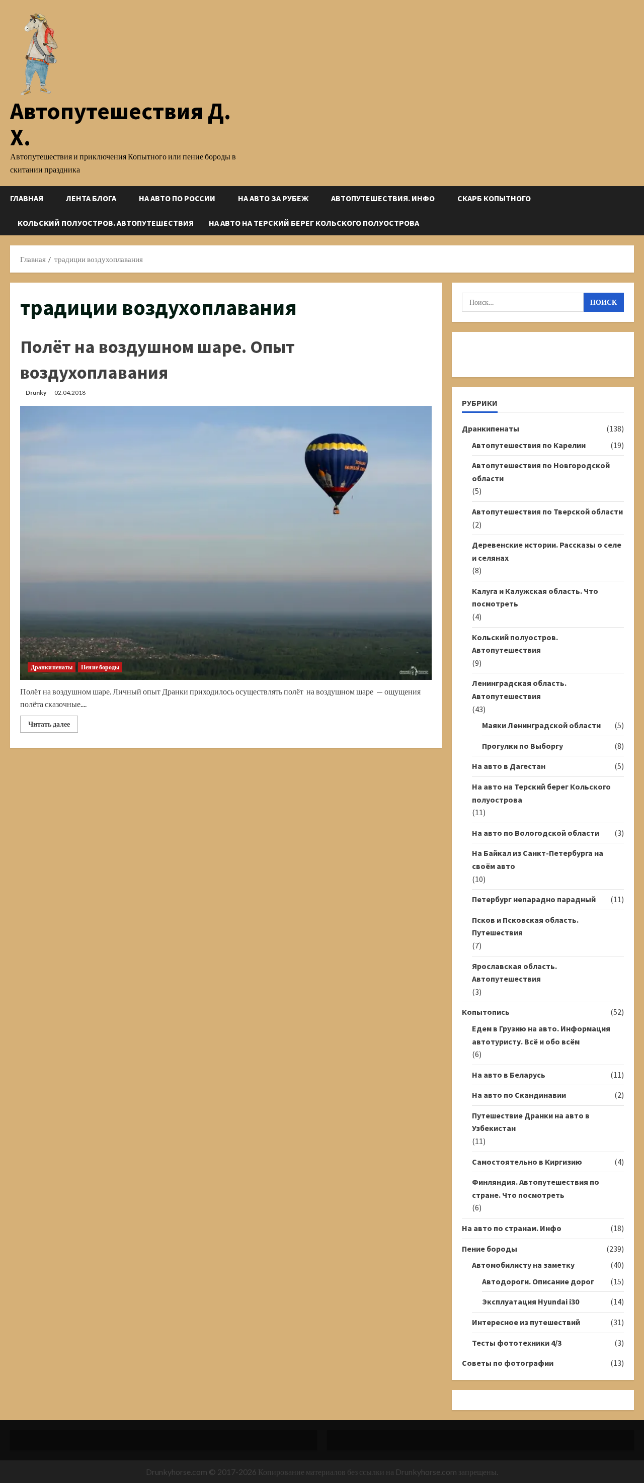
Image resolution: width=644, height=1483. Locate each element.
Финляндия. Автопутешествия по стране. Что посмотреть (535, 1188)
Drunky (36, 392)
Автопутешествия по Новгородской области (541, 471)
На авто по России (177, 198)
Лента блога (91, 198)
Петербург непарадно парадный (534, 899)
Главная (26, 198)
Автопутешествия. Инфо (383, 198)
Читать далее (53, 726)
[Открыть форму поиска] (631, 210)
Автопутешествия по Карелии (529, 445)
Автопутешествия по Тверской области (547, 511)
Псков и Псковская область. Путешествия (525, 926)
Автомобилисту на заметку (523, 1265)
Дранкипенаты (51, 667)
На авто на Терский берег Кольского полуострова (314, 223)
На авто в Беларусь (508, 1075)
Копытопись (486, 1012)
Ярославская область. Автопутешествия (514, 972)
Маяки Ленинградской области (541, 725)
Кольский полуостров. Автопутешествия (106, 223)
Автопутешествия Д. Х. (120, 124)
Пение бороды (100, 667)
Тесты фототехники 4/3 (516, 1343)
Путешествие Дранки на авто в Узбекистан (531, 1121)
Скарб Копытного (494, 198)
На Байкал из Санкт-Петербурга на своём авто (537, 859)
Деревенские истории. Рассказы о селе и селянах (546, 551)
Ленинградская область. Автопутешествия (519, 689)
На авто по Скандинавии (519, 1095)
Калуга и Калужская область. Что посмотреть (535, 597)
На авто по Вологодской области (535, 833)
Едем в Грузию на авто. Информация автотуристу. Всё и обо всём (541, 1034)
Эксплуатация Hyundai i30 (530, 1301)
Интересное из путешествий (526, 1322)
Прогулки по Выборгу (522, 746)
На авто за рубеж (273, 198)
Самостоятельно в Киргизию (527, 1162)
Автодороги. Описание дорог (538, 1281)
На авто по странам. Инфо (511, 1228)
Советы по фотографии (507, 1363)
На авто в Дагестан (508, 766)
